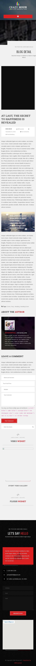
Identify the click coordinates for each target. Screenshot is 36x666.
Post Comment (9, 421)
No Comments (25, 131)
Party (12, 306)
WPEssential (21, 129)
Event (8, 134)
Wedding (12, 134)
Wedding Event (24, 306)
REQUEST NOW (18, 613)
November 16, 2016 (11, 131)
